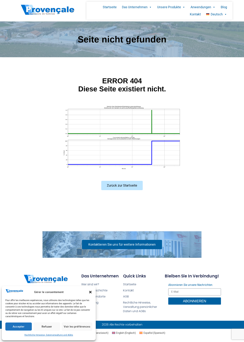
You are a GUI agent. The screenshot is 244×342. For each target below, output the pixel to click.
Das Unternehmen (135, 7)
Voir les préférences (77, 326)
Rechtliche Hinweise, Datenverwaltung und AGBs (48, 335)
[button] (90, 292)
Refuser (47, 326)
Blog (224, 7)
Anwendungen (201, 7)
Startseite (110, 7)
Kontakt (195, 14)
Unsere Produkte (169, 7)
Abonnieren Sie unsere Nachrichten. (190, 285)
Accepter (18, 326)
